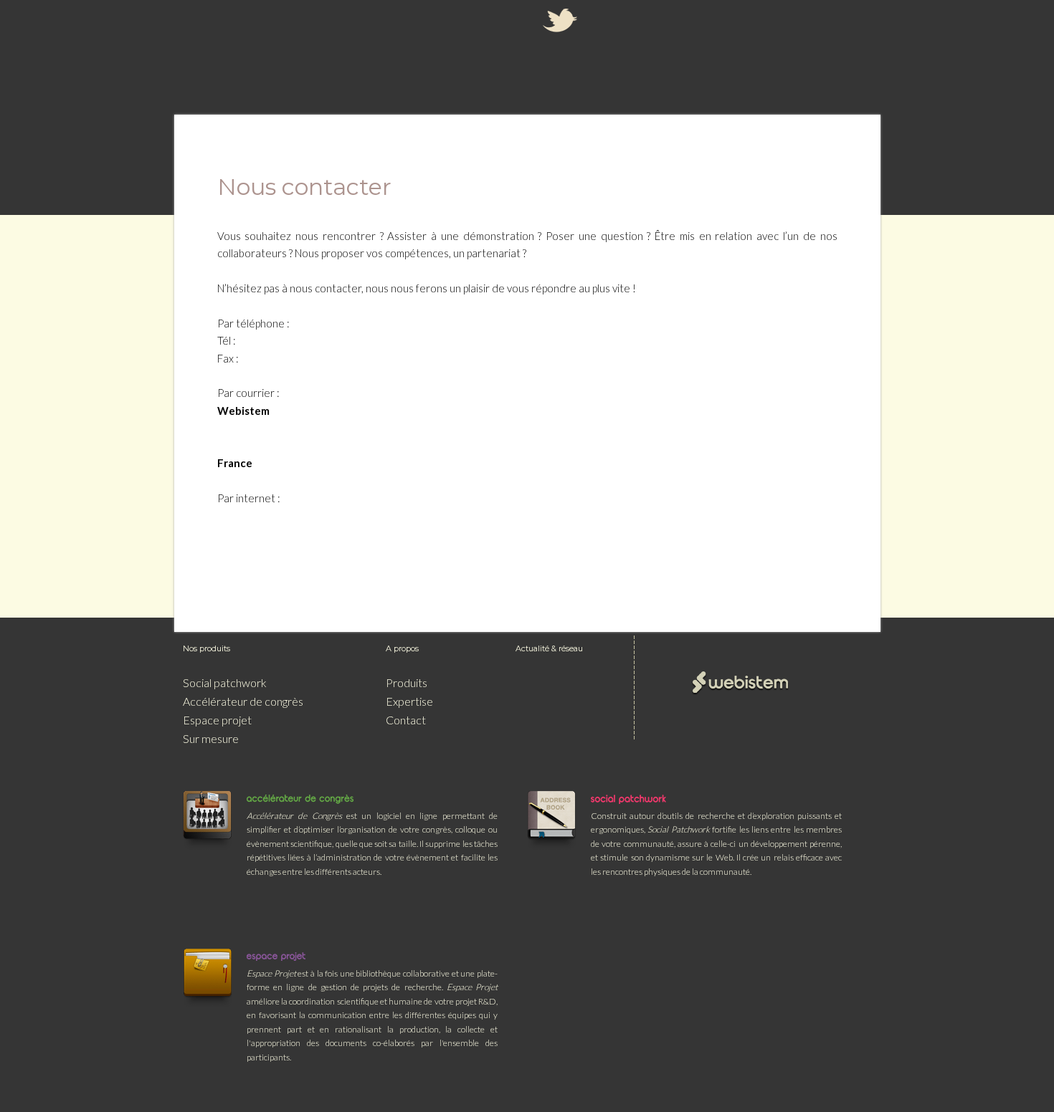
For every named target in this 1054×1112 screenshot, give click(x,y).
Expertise (409, 701)
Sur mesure (211, 738)
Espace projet (217, 720)
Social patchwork (225, 682)
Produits (406, 682)
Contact (406, 720)
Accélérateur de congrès (243, 701)
